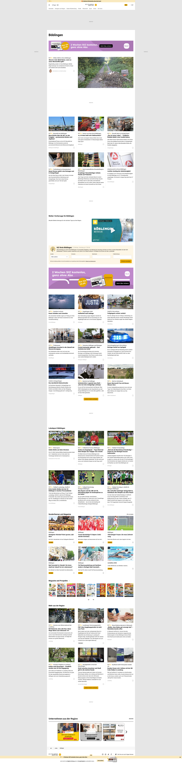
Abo (126, 5)
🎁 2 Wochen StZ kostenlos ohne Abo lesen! (91, 1)
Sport (90, 8)
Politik (79, 8)
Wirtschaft (85, 8)
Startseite (51, 8)
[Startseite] (51, 748)
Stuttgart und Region (60, 8)
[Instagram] (103, 754)
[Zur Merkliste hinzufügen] (74, 71)
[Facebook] (111, 754)
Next (126, 731)
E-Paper (54, 5)
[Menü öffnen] (49, 5)
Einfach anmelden (125, 261)
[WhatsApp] (105, 754)
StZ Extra (100, 8)
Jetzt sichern (100, 760)
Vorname (73, 254)
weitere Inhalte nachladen (91, 399)
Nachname (94, 254)
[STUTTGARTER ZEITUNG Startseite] (91, 5)
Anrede (51, 254)
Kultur (94, 8)
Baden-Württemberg (72, 8)
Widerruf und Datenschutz (91, 261)
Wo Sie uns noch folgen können (125, 754)
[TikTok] (108, 754)
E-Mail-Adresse (116, 254)
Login (132, 4)
